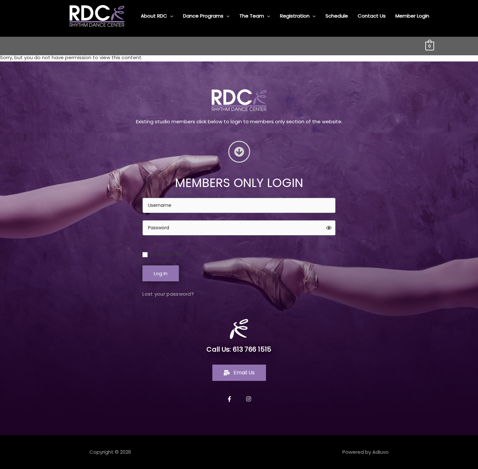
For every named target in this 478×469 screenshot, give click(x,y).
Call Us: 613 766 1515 (238, 349)
